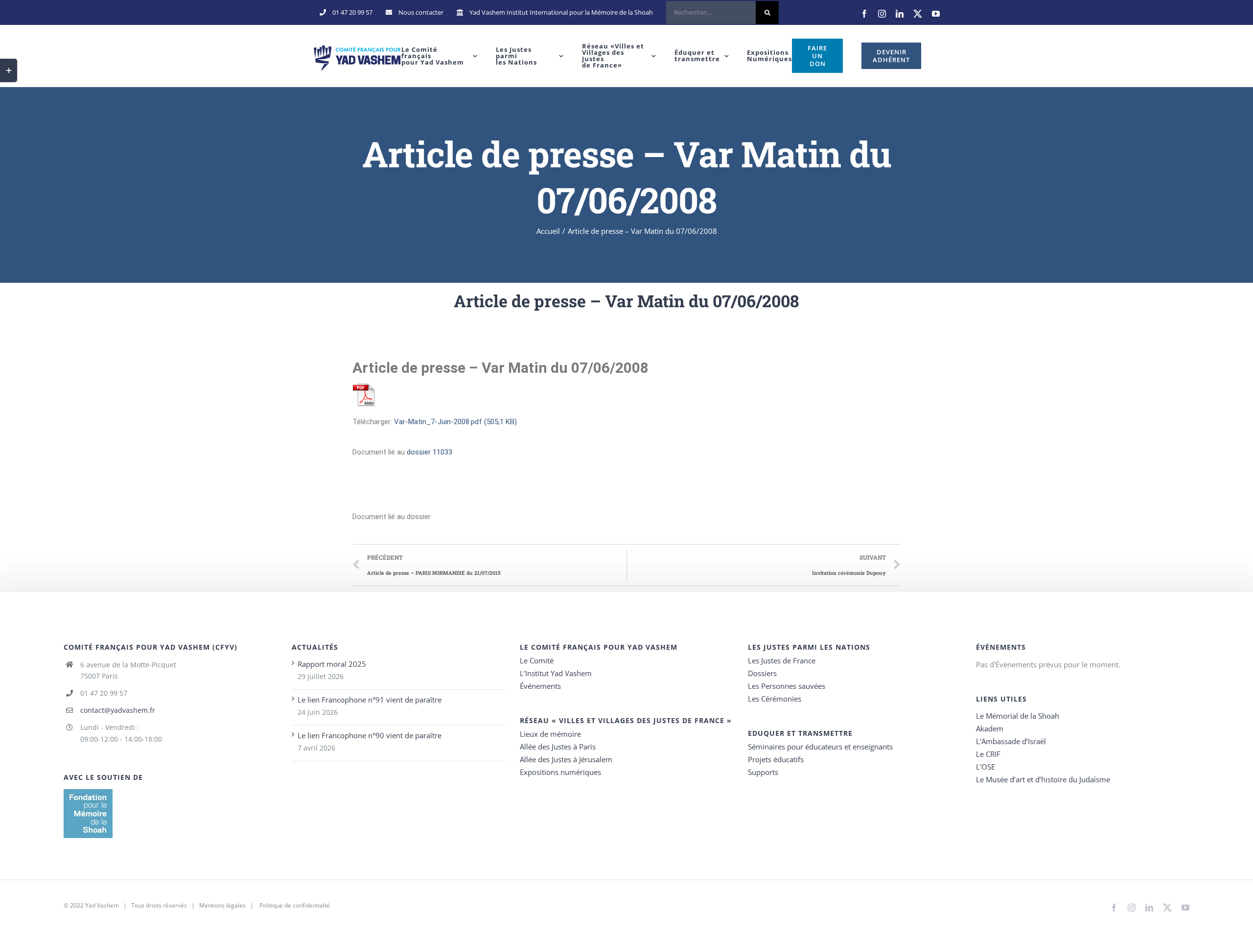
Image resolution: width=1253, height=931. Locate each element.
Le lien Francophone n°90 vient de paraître (369, 735)
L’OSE (985, 767)
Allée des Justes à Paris (558, 746)
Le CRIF (988, 754)
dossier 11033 (429, 452)
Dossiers (762, 673)
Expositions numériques (560, 772)
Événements (540, 686)
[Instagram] (882, 14)
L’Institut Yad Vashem (556, 673)
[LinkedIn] (900, 14)
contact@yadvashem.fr (117, 710)
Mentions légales (222, 905)
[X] (917, 14)
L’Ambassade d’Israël (1011, 741)
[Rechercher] (722, 12)
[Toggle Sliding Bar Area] (8, 70)
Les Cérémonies (774, 699)
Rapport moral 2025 (332, 664)
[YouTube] (936, 14)
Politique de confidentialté (294, 905)
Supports (763, 772)
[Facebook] (864, 14)
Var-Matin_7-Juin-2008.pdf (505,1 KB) (455, 421)
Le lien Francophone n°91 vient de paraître (369, 699)
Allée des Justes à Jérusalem (566, 759)
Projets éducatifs (776, 759)
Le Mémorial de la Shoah (1017, 716)
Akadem (989, 728)
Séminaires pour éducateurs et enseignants (820, 746)
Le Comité (537, 660)
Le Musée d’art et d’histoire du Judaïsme (1043, 779)
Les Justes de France (781, 660)
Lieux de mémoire (550, 734)
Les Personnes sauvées (786, 686)
